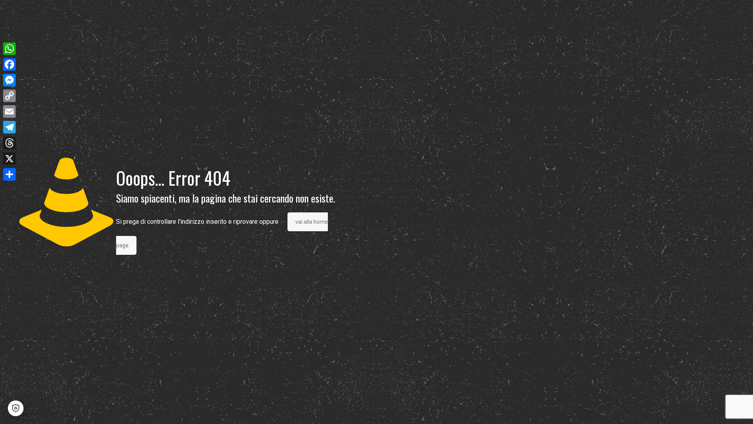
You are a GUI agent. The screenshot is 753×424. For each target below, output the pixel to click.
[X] (9, 158)
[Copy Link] (9, 96)
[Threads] (9, 143)
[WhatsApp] (9, 49)
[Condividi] (9, 174)
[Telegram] (9, 127)
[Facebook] (9, 64)
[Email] (9, 111)
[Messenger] (9, 80)
